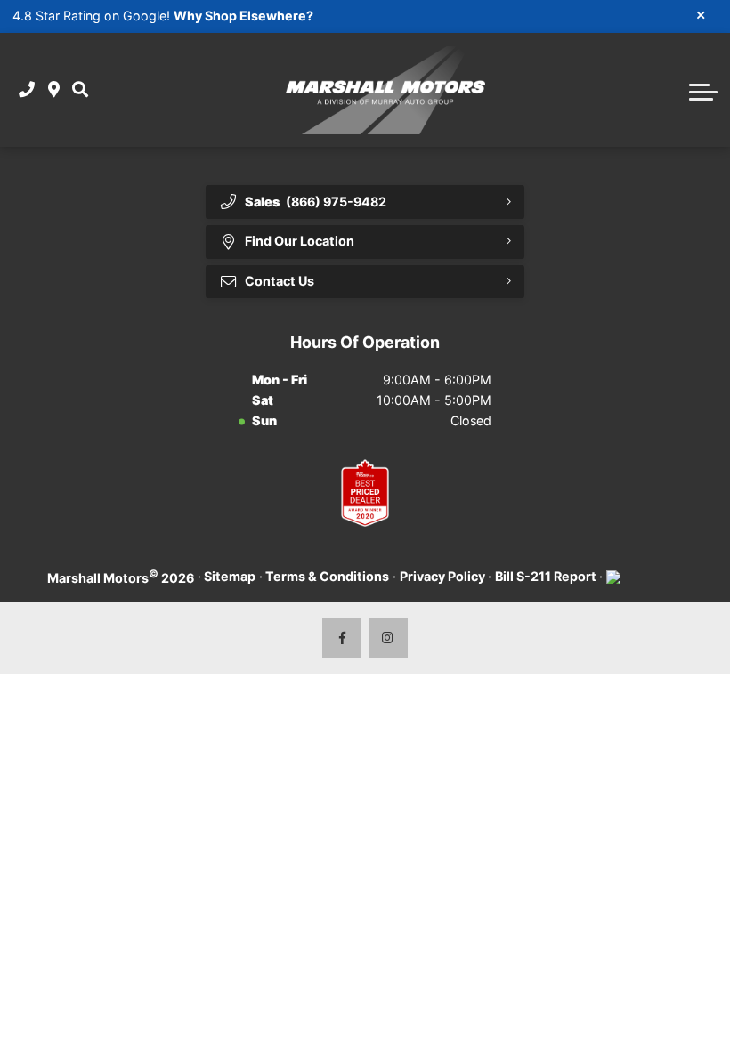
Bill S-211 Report (545, 576)
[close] (701, 14)
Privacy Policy (442, 576)
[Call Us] (26, 90)
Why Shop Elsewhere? (243, 15)
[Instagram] (389, 638)
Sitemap (230, 576)
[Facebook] (342, 638)
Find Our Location (299, 240)
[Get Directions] (54, 90)
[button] (80, 90)
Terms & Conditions (327, 576)
